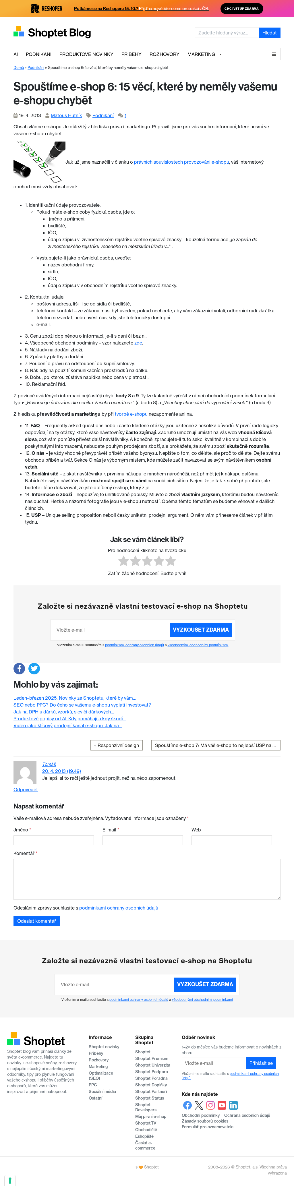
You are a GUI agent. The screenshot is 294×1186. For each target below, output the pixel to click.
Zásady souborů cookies (205, 1121)
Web (196, 830)
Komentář (25, 853)
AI (15, 54)
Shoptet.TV (145, 1123)
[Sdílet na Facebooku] (19, 668)
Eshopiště (144, 1136)
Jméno (22, 830)
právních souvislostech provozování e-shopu (181, 162)
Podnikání (38, 54)
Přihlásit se (261, 1063)
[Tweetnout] (34, 668)
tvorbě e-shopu (131, 414)
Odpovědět (25, 789)
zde (138, 343)
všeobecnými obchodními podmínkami (198, 645)
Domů (18, 67)
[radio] (123, 562)
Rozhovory (164, 54)
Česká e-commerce (145, 1145)
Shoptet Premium (151, 1058)
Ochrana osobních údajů (247, 1115)
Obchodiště (146, 1129)
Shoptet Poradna (151, 1078)
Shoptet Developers (145, 1107)
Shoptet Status (149, 1098)
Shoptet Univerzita (152, 1065)
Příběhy (131, 54)
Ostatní (95, 1098)
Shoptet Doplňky (151, 1085)
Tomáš (49, 764)
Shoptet (142, 1052)
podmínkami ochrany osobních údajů (134, 645)
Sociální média (102, 1091)
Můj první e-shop (151, 1116)
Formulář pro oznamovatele (207, 1126)
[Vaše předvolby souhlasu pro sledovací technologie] (10, 1180)
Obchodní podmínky (201, 1115)
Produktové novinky (86, 54)
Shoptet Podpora (151, 1071)
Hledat (269, 33)
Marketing (201, 54)
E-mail (110, 830)
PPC (93, 1085)
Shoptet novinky (104, 1046)
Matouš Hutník (66, 115)
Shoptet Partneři (151, 1091)
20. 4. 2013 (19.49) (61, 771)
